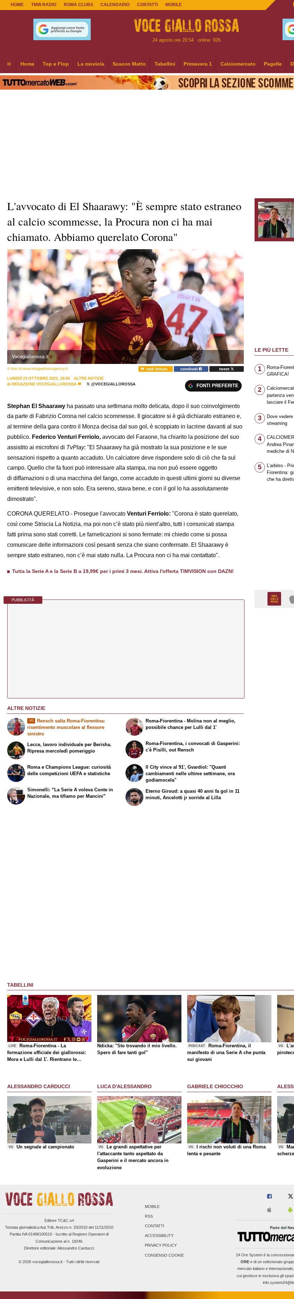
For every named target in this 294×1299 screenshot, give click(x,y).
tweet (225, 369)
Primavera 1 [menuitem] (198, 64)
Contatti (154, 1226)
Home (17, 5)
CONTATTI (147, 5)
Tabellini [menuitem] (165, 64)
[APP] (275, 598)
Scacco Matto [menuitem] (129, 64)
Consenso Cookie (164, 1255)
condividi (189, 369)
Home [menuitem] (27, 64)
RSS (149, 1216)
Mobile (152, 1206)
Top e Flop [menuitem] (56, 64)
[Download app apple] (269, 1210)
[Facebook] (269, 1197)
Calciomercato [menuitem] (238, 64)
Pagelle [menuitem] (273, 64)
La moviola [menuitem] (90, 64)
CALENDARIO (114, 5)
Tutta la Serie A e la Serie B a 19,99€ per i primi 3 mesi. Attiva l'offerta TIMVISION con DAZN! (123, 571)
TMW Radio (43, 5)
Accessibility (159, 1236)
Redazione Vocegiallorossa (44, 384)
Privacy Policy (161, 1245)
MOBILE (173, 5)
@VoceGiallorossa (113, 384)
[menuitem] (9, 64)
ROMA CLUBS (78, 5)
